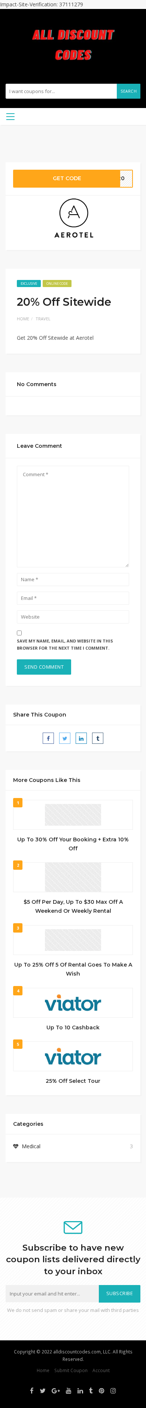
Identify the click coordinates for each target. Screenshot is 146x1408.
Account (101, 1370)
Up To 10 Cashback (73, 1027)
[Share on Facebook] (48, 738)
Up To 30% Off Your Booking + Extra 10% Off (73, 844)
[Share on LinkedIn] (81, 738)
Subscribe (119, 1293)
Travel (43, 318)
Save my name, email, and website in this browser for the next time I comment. (65, 644)
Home (23, 318)
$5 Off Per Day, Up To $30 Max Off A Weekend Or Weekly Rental (73, 906)
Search (129, 91)
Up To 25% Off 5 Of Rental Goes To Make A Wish (73, 969)
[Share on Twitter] (64, 738)
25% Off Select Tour (73, 1081)
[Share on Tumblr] (97, 738)
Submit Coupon (71, 1370)
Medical (31, 1146)
